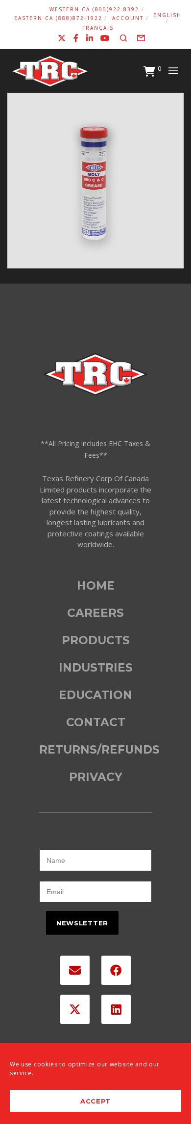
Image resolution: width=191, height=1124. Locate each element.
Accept (95, 1101)
